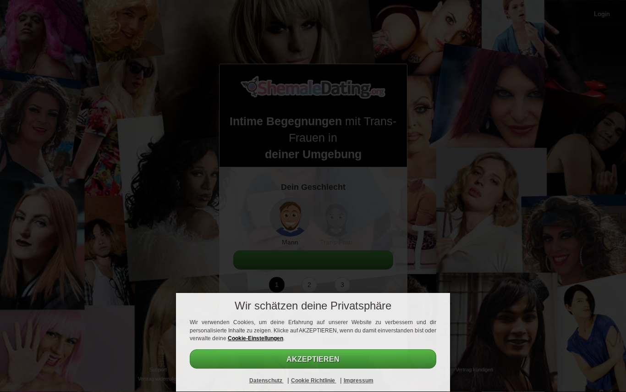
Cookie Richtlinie (313, 380)
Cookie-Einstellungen (255, 338)
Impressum (358, 380)
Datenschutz (266, 380)
